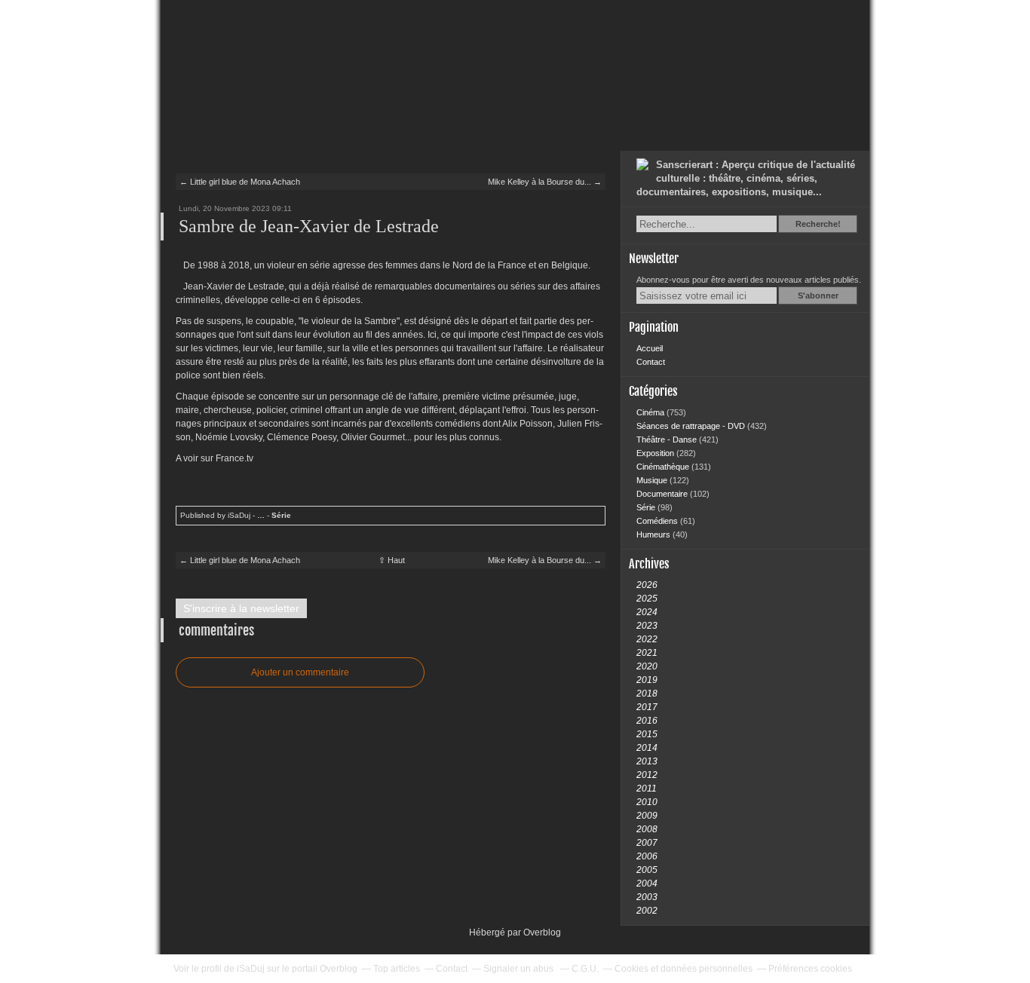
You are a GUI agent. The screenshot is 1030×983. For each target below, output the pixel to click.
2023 (647, 625)
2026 (647, 585)
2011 (646, 788)
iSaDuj (251, 968)
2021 (647, 653)
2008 (647, 829)
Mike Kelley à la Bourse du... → (545, 181)
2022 (647, 639)
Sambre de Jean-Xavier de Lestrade (309, 226)
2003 (647, 897)
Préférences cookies (810, 968)
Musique (653, 480)
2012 (647, 775)
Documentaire (663, 493)
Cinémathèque (663, 466)
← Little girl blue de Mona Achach (239, 181)
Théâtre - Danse (667, 439)
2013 (647, 761)
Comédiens (658, 520)
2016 (647, 720)
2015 (647, 734)
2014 (647, 748)
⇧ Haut (392, 560)
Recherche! (818, 223)
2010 (647, 802)
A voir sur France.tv (214, 458)
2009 (647, 815)
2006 (647, 856)
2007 (647, 843)
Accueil (649, 348)
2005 (647, 870)
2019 (647, 680)
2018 (647, 693)
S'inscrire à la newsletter (241, 608)
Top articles (396, 968)
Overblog (542, 932)
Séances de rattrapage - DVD (691, 425)
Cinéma (651, 412)
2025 (647, 598)
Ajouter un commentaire (300, 672)
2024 (647, 612)
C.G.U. (585, 968)
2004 (647, 883)
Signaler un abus (519, 968)
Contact (650, 361)
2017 (647, 707)
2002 (647, 910)
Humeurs (654, 534)
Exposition (656, 453)
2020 (647, 666)
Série (281, 515)
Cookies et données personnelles (684, 968)
